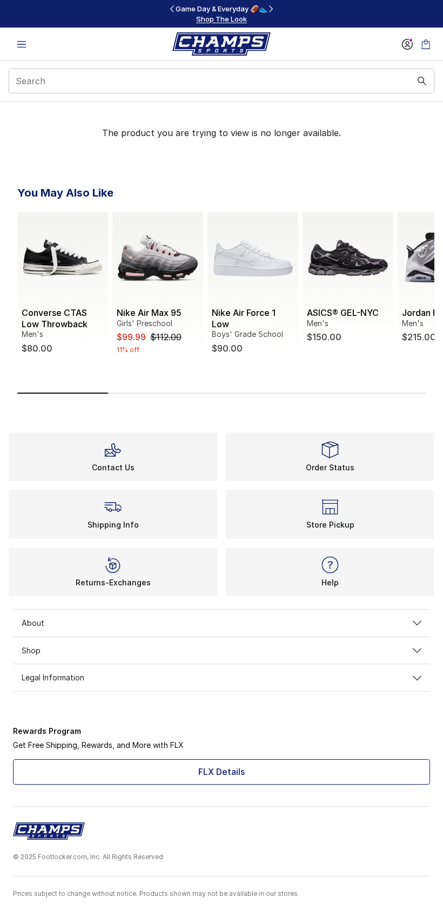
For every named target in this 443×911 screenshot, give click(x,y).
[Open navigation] (21, 44)
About (33, 622)
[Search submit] (422, 81)
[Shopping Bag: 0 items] (425, 44)
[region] (221, 14)
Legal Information (53, 677)
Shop (31, 650)
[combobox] (221, 81)
